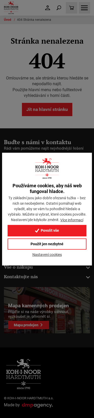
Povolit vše (49, 230)
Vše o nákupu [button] (18, 267)
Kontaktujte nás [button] (21, 277)
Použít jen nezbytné (47, 244)
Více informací (71, 220)
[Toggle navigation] (58, 8)
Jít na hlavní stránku (47, 109)
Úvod (8, 20)
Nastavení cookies (47, 255)
